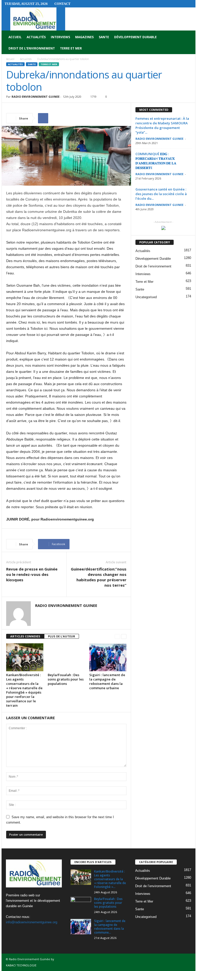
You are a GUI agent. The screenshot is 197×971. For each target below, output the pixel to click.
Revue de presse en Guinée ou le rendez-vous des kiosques (31, 574)
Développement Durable (135, 37)
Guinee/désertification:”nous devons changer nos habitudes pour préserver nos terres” (98, 577)
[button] (187, 42)
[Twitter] (21, 932)
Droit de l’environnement (31, 48)
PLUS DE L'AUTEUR (61, 636)
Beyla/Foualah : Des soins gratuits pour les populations (66, 679)
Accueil (15, 37)
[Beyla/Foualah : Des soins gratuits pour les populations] (66, 657)
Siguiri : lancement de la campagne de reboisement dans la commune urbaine (107, 681)
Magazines (84, 37)
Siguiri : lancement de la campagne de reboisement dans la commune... (109, 927)
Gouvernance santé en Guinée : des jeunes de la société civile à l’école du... (161, 194)
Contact (62, 4)
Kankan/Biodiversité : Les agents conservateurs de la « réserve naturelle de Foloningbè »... (110, 879)
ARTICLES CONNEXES (25, 636)
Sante (104, 37)
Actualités (36, 37)
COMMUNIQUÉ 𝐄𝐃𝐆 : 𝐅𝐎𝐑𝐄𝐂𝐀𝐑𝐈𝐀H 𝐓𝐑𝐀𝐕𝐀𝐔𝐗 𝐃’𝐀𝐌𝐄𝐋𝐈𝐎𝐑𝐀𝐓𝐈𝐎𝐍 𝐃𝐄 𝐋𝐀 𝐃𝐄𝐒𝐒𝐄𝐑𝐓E (155, 161)
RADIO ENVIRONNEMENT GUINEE (36, 96)
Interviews (60, 37)
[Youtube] (31, 932)
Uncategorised (146, 297)
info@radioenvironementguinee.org (31, 922)
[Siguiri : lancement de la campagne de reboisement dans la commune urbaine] (107, 657)
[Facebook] (11, 932)
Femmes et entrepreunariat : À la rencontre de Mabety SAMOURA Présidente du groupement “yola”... (162, 125)
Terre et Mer (71, 48)
